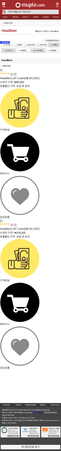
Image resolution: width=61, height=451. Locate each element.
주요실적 (45, 17)
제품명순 (23, 51)
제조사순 (9, 51)
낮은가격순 (43, 45)
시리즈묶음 (38, 51)
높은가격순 (31, 45)
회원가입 (15, 17)
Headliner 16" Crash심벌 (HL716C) (20, 228)
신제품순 (55, 45)
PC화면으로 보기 (31, 447)
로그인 (5, 17)
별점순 (20, 45)
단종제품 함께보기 (53, 41)
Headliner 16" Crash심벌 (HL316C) (20, 78)
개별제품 (53, 51)
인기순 (8, 45)
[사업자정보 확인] (38, 413)
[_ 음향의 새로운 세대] (30, 5)
